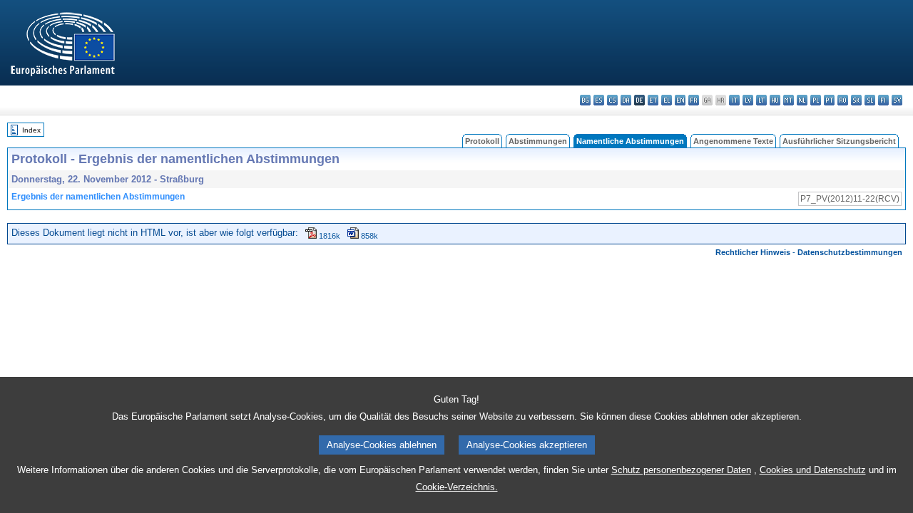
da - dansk (626, 100)
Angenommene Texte (733, 141)
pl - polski (815, 100)
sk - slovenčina (856, 100)
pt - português (829, 100)
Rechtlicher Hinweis (752, 252)
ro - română (842, 100)
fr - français (693, 100)
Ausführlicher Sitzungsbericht (839, 141)
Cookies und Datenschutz (813, 470)
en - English (680, 100)
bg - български (585, 100)
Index (31, 130)
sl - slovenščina (869, 100)
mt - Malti (788, 100)
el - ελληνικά (666, 100)
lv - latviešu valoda (748, 100)
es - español (598, 100)
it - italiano (734, 100)
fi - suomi (883, 100)
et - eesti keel (653, 100)
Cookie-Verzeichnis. (457, 487)
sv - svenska (897, 100)
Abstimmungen (538, 141)
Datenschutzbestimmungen (849, 252)
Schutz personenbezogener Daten (681, 470)
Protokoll (482, 141)
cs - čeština (612, 100)
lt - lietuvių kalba (761, 100)
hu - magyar (775, 100)
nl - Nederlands (802, 100)
